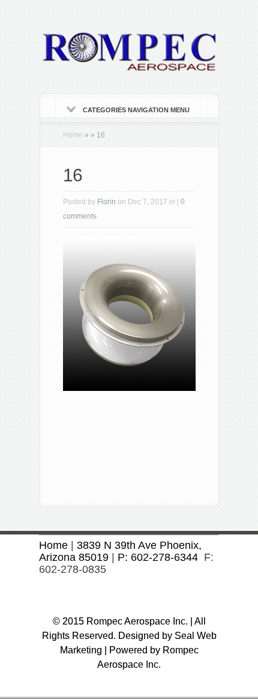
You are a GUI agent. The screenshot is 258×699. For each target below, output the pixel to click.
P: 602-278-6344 (158, 557)
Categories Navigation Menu (136, 109)
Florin (106, 202)
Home (73, 135)
